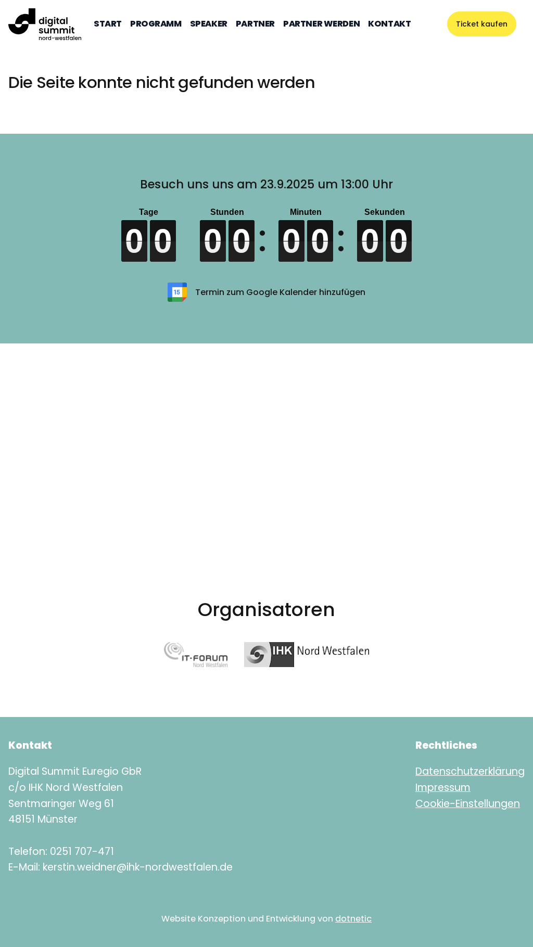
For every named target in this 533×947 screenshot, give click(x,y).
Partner (255, 24)
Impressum (443, 787)
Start (108, 24)
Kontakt (389, 24)
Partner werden (321, 24)
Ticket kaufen (481, 24)
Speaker (208, 24)
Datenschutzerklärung (470, 771)
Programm (156, 24)
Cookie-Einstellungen (467, 804)
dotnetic (353, 919)
